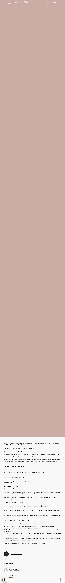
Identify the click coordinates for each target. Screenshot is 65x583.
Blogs (32, 230)
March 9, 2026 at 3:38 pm (14, 570)
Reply (11, 577)
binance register (13, 569)
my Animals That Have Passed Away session (38, 515)
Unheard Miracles (16, 554)
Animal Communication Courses (30, 543)
